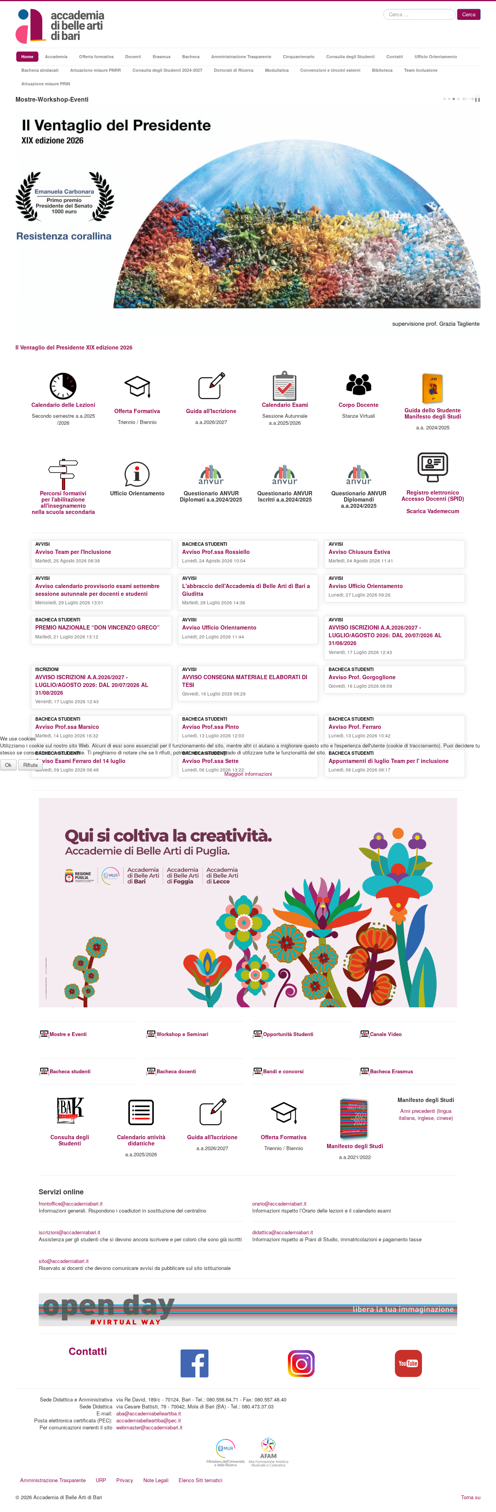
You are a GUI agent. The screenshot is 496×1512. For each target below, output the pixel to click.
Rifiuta (30, 764)
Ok (8, 764)
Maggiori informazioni (248, 773)
